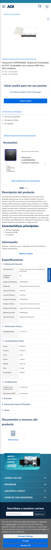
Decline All (25, 545)
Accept (25, 541)
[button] (49, 275)
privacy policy (11, 524)
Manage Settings (25, 536)
